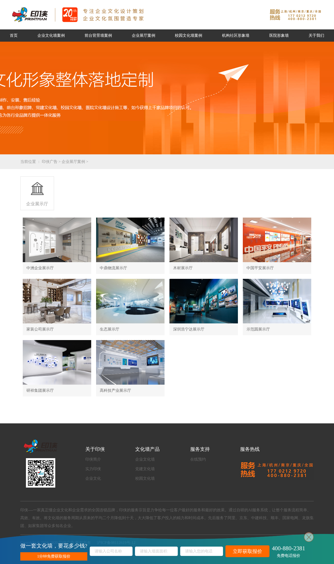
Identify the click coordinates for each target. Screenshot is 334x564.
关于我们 (316, 35)
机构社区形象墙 (235, 35)
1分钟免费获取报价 (53, 556)
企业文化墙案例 (51, 35)
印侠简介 (93, 459)
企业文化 (93, 478)
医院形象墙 (279, 35)
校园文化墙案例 (188, 35)
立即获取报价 (247, 551)
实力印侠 (93, 469)
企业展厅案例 (143, 35)
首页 (14, 35)
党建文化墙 (145, 469)
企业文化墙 (145, 459)
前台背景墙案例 (98, 35)
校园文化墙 (145, 478)
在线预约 (198, 459)
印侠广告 (49, 161)
